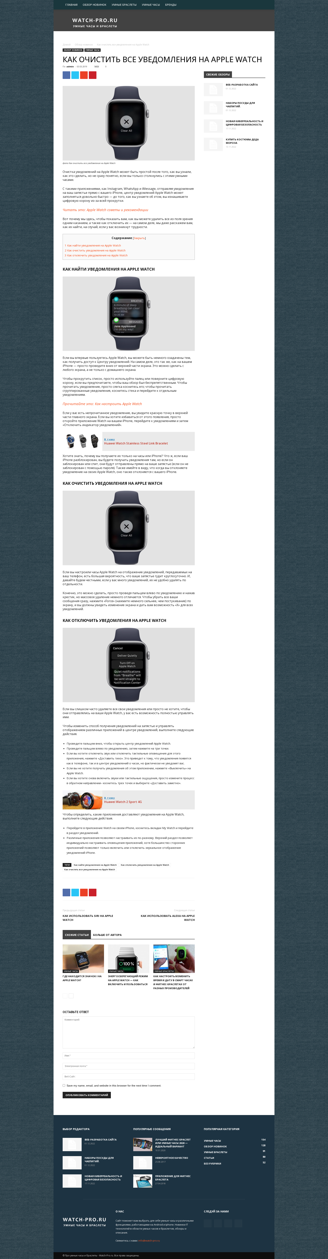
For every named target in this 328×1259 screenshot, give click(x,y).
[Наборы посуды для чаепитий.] (213, 107)
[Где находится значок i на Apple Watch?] (83, 958)
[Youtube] (238, 1223)
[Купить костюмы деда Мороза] (213, 144)
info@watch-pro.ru (149, 1240)
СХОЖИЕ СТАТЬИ (77, 935)
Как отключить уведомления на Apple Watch (96, 255)
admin (70, 66)
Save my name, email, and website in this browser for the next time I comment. (114, 1085)
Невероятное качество (171, 1158)
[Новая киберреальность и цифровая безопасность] (213, 126)
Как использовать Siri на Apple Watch (88, 918)
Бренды (170, 4)
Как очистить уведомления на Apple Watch (95, 250)
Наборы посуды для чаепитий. (240, 104)
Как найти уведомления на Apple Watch (93, 245)
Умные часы (151, 4)
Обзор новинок (94, 4)
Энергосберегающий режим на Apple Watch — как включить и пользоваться (128, 980)
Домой (67, 44)
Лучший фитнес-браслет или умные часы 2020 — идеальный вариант (173, 1143)
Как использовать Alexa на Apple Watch (168, 918)
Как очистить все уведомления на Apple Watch (89, 869)
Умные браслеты (124, 4)
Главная (71, 4)
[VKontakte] (228, 1223)
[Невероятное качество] (142, 1162)
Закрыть (139, 238)
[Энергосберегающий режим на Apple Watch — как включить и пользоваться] (128, 958)
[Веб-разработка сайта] (213, 89)
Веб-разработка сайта (242, 84)
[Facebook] (207, 1223)
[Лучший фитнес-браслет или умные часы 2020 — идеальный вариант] (142, 1144)
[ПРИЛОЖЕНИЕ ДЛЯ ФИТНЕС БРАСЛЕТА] (142, 1181)
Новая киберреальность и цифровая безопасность (244, 122)
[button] (260, 5)
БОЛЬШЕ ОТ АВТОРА (107, 935)
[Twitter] (218, 1223)
